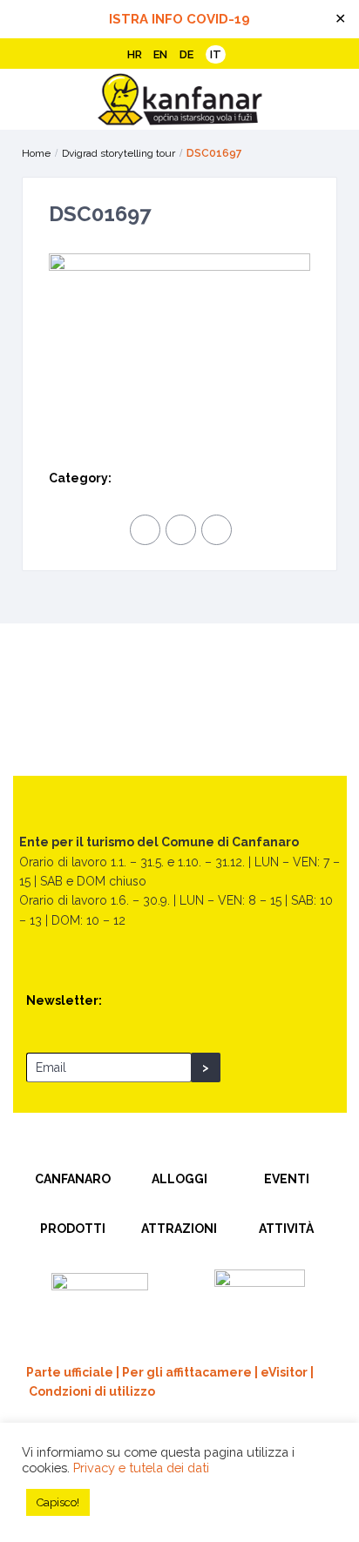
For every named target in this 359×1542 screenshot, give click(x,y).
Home (36, 153)
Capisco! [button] (58, 1502)
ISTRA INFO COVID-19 (179, 19)
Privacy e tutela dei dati (141, 1467)
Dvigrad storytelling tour (118, 153)
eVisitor (284, 1372)
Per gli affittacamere (187, 1372)
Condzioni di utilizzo (92, 1391)
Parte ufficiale (69, 1372)
